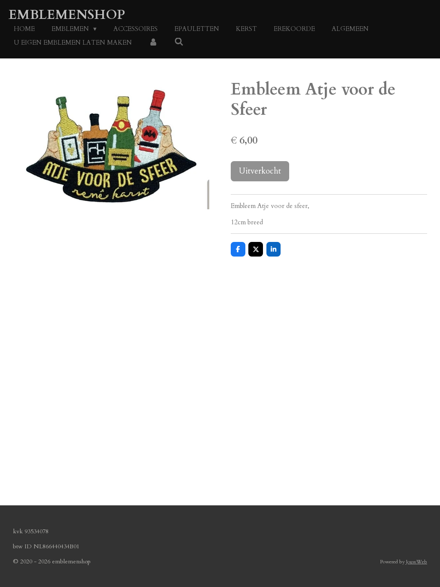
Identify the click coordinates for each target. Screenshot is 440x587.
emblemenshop (67, 15)
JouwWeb (416, 561)
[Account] (153, 43)
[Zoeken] (179, 42)
